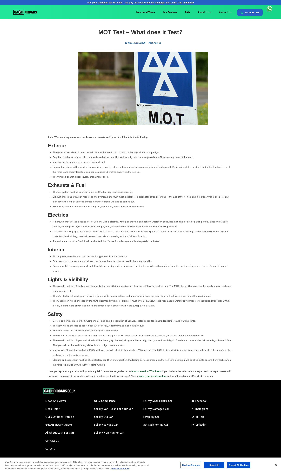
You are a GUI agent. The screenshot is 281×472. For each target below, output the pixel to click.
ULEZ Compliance (105, 401)
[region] (140, 465)
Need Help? (52, 409)
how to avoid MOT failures (146, 371)
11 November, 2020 (135, 43)
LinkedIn (200, 424)
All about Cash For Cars (59, 432)
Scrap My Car (151, 417)
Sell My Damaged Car (156, 409)
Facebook (200, 401)
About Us (203, 12)
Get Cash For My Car (155, 424)
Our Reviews (170, 12)
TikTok (199, 417)
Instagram (201, 409)
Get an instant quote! (58, 424)
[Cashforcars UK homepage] (25, 12)
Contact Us (225, 12)
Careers (50, 448)
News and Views (55, 401)
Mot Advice (155, 43)
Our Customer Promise (59, 417)
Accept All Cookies (238, 465)
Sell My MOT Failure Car (157, 401)
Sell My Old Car (103, 417)
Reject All (214, 465)
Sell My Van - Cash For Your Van (113, 409)
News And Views (145, 12)
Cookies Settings (191, 465)
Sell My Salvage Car (106, 424)
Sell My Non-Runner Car (109, 432)
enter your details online (153, 376)
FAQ (187, 12)
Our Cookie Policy (120, 468)
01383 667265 (252, 12)
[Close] (275, 464)
